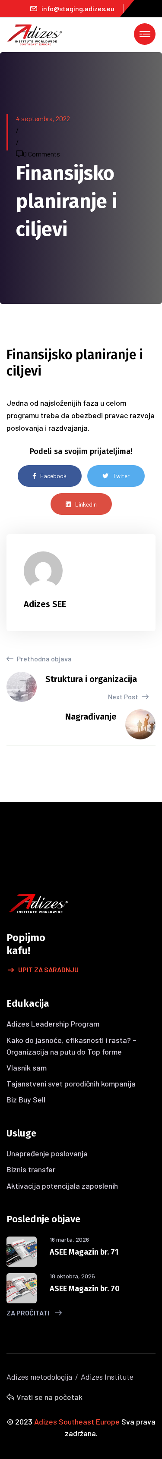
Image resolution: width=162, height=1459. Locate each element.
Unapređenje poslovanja (47, 1153)
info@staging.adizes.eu (77, 8)
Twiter (121, 475)
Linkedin (86, 504)
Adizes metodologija (39, 1376)
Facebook (53, 475)
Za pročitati (28, 1313)
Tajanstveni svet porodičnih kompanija (71, 1083)
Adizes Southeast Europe (77, 1421)
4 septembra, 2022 (43, 118)
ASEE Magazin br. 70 (85, 1288)
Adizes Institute (107, 1376)
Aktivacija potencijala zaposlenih (62, 1185)
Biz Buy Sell (25, 1099)
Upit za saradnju (48, 969)
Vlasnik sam (26, 1067)
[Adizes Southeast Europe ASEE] (34, 34)
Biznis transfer (30, 1169)
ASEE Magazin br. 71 (84, 1252)
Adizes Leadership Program (52, 1023)
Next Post (124, 696)
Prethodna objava (44, 658)
